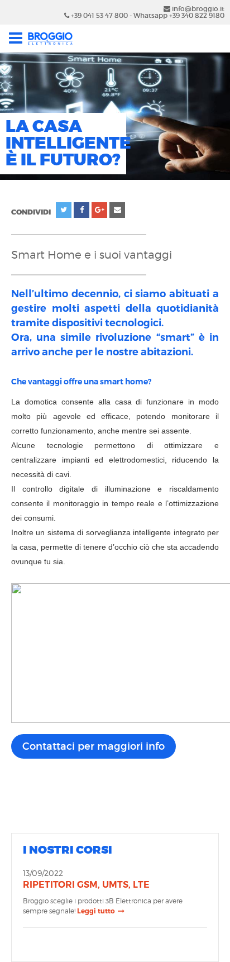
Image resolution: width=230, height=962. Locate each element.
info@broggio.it (197, 8)
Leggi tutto (96, 911)
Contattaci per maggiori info (93, 746)
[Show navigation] (43, 39)
